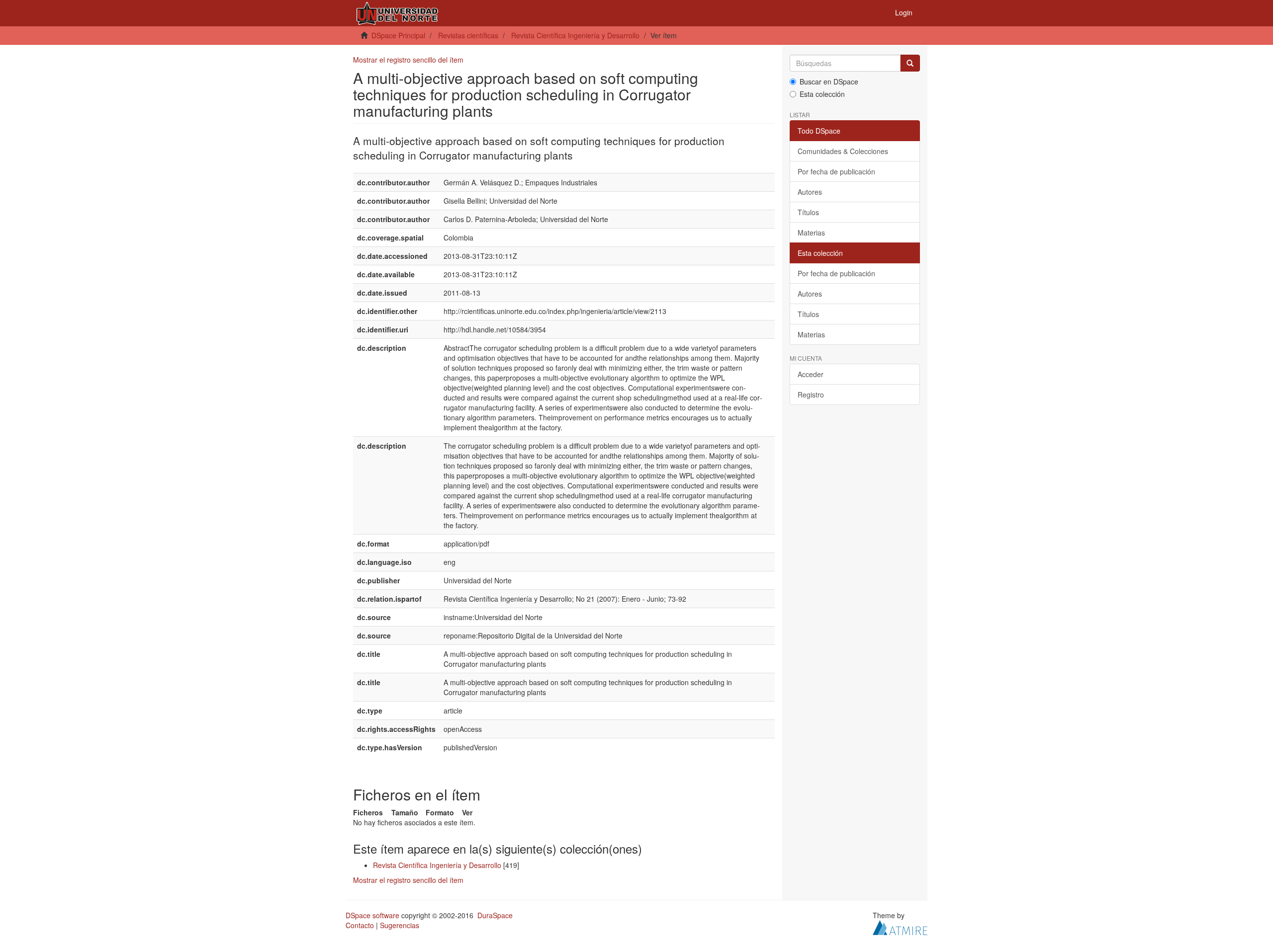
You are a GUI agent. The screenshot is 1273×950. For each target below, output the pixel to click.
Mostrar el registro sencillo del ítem (408, 60)
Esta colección (822, 94)
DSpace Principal (398, 35)
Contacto (360, 925)
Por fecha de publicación (836, 171)
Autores (810, 192)
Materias (811, 233)
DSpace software (372, 915)
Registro (811, 394)
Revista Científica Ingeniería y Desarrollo (575, 35)
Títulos (808, 212)
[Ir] (910, 63)
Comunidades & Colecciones (843, 151)
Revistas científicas (468, 35)
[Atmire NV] (900, 927)
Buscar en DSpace (829, 81)
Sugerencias (399, 925)
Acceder (810, 374)
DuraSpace (495, 915)
